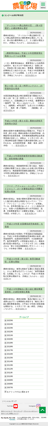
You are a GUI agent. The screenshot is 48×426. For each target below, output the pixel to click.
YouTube (10, 406)
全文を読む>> (33, 43)
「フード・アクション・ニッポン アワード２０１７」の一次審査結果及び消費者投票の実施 (24, 189)
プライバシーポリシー (31, 411)
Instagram (32, 406)
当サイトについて (6, 411)
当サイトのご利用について (9, 413)
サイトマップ (18, 411)
